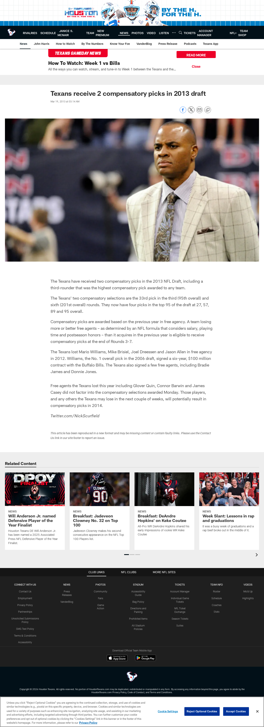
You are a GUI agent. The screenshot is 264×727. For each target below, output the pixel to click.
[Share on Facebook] (183, 112)
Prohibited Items (138, 618)
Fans (100, 598)
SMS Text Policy (25, 628)
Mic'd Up (248, 591)
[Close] (196, 65)
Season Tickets (180, 618)
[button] (126, 554)
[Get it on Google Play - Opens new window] (145, 660)
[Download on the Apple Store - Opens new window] (117, 658)
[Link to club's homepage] (11, 32)
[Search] (180, 32)
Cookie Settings (168, 711)
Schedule (216, 598)
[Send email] (199, 112)
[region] (132, 712)
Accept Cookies (236, 711)
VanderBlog (66, 601)
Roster (216, 591)
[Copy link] (207, 110)
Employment (25, 598)
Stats (216, 611)
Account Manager (180, 591)
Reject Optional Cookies (202, 711)
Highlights (248, 598)
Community (100, 591)
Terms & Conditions (25, 635)
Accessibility (25, 642)
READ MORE (196, 55)
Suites (179, 625)
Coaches (217, 605)
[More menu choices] (174, 32)
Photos (100, 584)
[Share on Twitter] (191, 112)
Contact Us (25, 591)
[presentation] (257, 555)
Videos (248, 584)
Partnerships (25, 611)
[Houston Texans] (132, 677)
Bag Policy (138, 601)
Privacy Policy (25, 605)
